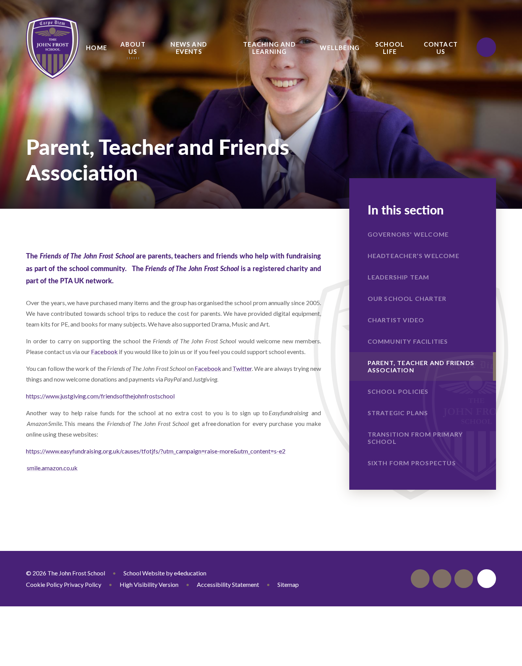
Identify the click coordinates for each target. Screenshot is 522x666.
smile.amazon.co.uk (52, 467)
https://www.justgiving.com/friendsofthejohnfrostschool (100, 396)
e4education (190, 573)
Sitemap (288, 584)
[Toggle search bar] (486, 47)
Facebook (104, 351)
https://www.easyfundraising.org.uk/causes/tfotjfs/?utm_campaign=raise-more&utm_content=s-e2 (155, 451)
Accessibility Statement (228, 584)
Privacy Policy (82, 584)
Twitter (242, 368)
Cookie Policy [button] (44, 584)
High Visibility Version (149, 584)
